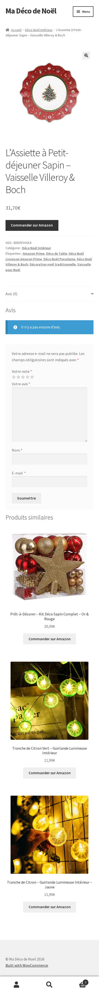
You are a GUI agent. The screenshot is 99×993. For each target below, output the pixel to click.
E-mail (19, 473)
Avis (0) (11, 293)
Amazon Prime (33, 253)
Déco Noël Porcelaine (59, 259)
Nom (17, 450)
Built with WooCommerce (27, 965)
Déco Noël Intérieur (39, 30)
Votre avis (21, 383)
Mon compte (16, 985)
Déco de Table (56, 253)
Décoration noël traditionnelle (53, 264)
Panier (76, 980)
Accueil (16, 30)
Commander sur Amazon (32, 225)
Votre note (22, 371)
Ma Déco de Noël (31, 11)
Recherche (49, 985)
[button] (86, 55)
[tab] (50, 294)
